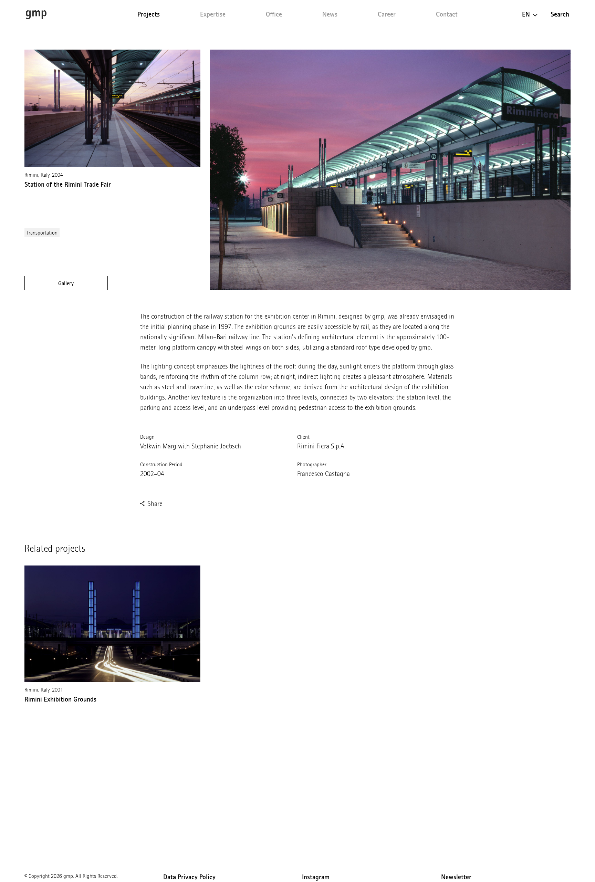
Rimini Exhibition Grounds (60, 699)
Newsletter (456, 877)
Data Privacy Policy (189, 877)
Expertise (213, 14)
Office (274, 14)
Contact (447, 14)
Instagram (316, 877)
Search (560, 14)
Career (387, 14)
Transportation (42, 232)
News (329, 14)
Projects (148, 14)
